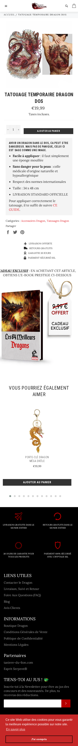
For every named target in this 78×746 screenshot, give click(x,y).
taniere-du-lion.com (18, 662)
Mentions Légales (16, 645)
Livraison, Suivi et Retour (21, 589)
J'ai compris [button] (39, 739)
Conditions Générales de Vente (26, 632)
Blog (7, 601)
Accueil (9, 14)
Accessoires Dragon (33, 221)
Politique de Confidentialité (23, 638)
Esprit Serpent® (15, 669)
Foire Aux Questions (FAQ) (22, 595)
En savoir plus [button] (15, 729)
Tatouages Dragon (58, 221)
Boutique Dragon (16, 626)
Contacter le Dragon (18, 582)
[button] (10, 496)
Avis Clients (12, 608)
